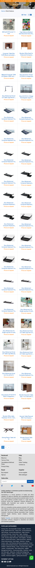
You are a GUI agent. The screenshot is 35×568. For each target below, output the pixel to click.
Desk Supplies (22, 537)
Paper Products (25, 532)
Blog (20, 458)
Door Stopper (24, 553)
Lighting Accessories (21, 555)
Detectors (22, 541)
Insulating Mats (10, 548)
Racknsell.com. (14, 565)
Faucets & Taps (24, 546)
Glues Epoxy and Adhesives (24, 536)
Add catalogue (23, 474)
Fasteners (26, 550)
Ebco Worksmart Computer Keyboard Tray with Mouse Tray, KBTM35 (8, 311)
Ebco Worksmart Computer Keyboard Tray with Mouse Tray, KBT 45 (26, 268)
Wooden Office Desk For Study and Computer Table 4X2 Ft (26, 55)
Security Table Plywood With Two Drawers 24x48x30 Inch (26, 418)
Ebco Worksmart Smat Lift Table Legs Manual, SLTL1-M (8, 353)
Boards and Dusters (10, 539)
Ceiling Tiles (18, 530)
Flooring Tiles (4, 528)
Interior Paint (15, 534)
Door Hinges (15, 541)
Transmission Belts (17, 550)
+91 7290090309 (6, 1)
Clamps (27, 541)
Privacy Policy (5, 466)
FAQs (20, 460)
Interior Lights (13, 536)
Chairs (18, 546)
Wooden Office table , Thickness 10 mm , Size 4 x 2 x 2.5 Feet (9, 417)
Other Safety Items (19, 548)
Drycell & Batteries (26, 530)
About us (3, 458)
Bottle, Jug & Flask (16, 553)
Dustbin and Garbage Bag (22, 552)
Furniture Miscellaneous (15, 532)
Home (3, 11)
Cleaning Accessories (24, 545)
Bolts (7, 543)
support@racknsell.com (20, 1)
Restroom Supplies (11, 555)
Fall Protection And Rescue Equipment (19, 543)
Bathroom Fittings (11, 546)
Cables (23, 528)
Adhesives (13, 552)
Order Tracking (23, 462)
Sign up (3, 474)
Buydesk (8, 518)
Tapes (21, 534)
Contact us (22, 464)
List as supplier (23, 472)
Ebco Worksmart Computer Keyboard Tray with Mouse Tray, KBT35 (9, 289)
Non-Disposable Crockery (14, 528)
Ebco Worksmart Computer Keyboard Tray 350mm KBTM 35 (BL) (26, 289)
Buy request (4, 472)
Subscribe (30, 481)
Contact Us (31, 1)
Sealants (8, 553)
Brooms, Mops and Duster (11, 537)
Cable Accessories (21, 539)
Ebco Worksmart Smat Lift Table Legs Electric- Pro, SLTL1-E (26, 354)
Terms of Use (5, 460)
